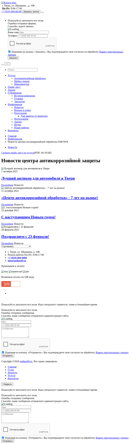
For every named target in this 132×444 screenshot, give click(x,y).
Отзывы (18, 98)
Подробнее (7, 185)
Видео (17, 124)
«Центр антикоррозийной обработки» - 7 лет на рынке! (49, 198)
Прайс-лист (14, 87)
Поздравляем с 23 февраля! (25, 236)
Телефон (12, 35)
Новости (19, 107)
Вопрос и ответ (22, 110)
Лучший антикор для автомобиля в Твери (38, 178)
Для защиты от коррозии (34, 116)
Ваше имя (13, 32)
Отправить (8, 441)
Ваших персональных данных (112, 352)
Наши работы (21, 127)
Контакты (13, 130)
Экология (19, 101)
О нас (11, 369)
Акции (11, 90)
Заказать (13, 58)
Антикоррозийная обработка (30, 78)
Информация (15, 104)
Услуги (11, 75)
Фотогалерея (21, 119)
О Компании (15, 92)
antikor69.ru (26, 361)
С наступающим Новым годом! (28, 217)
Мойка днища (21, 81)
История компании (24, 95)
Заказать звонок (31, 11)
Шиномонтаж (21, 84)
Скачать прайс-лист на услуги (17, 152)
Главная (12, 136)
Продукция (20, 113)
